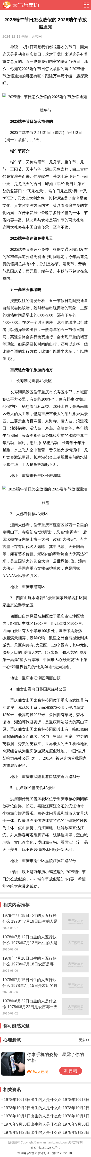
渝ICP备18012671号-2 (45, 1148)
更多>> (84, 1040)
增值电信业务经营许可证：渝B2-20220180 (45, 1153)
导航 (86, 5)
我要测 (70, 1070)
